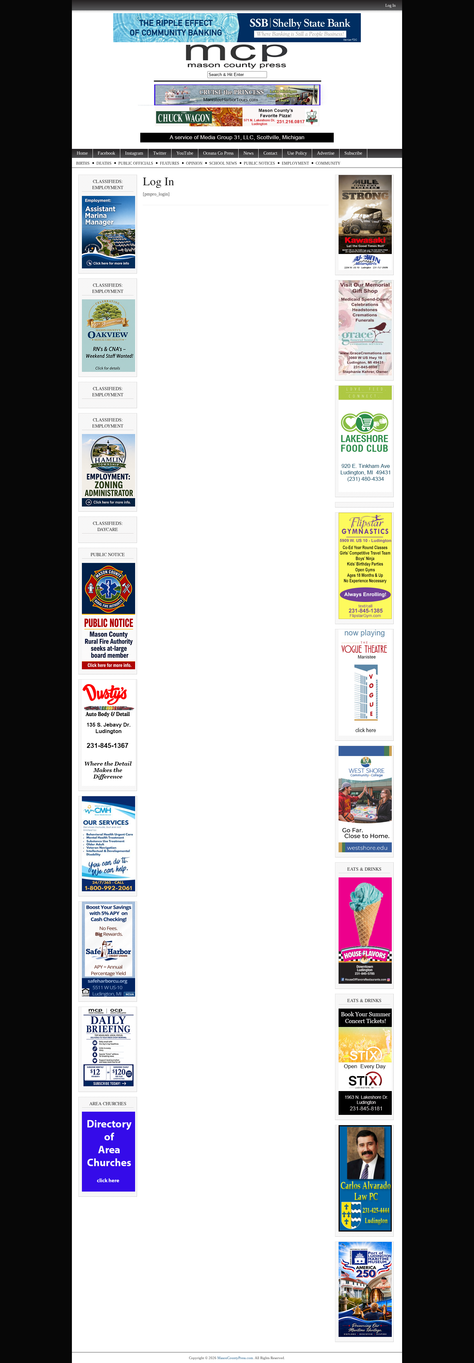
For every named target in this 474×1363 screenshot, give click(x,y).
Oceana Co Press (218, 153)
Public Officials (135, 163)
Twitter (159, 153)
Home (82, 153)
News (248, 153)
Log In (390, 5)
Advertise (325, 153)
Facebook (106, 153)
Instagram (134, 153)
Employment (295, 163)
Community (328, 163)
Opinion (194, 163)
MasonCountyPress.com (235, 1358)
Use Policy (297, 153)
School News (223, 163)
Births (83, 163)
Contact (270, 153)
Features (169, 163)
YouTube (184, 153)
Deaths (104, 163)
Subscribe (353, 153)
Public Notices (259, 163)
